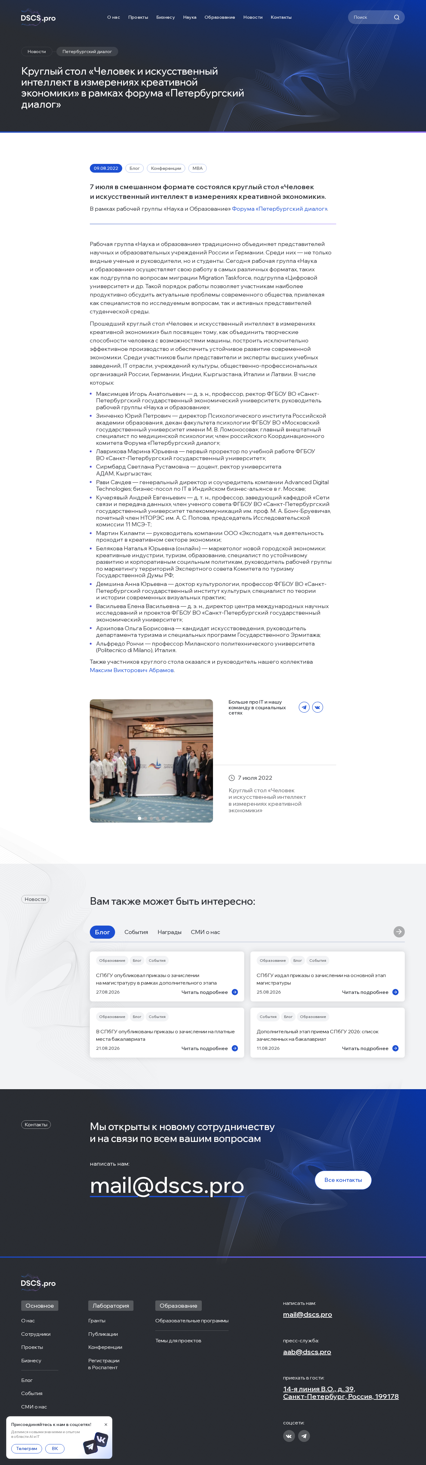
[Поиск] (397, 17)
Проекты (138, 17)
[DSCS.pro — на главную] (38, 17)
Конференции (105, 1347)
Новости (253, 17)
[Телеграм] (304, 707)
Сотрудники (36, 1334)
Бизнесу (165, 17)
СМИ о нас (205, 932)
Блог (102, 932)
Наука (189, 17)
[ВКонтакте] (317, 707)
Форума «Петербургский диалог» (279, 208)
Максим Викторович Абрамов (132, 670)
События (136, 932)
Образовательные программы (192, 1320)
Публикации (103, 1334)
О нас (113, 17)
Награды (169, 932)
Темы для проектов (178, 1340)
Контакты (281, 17)
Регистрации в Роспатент (104, 1363)
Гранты (96, 1320)
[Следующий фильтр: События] (399, 932)
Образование (220, 17)
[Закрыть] (105, 1424)
